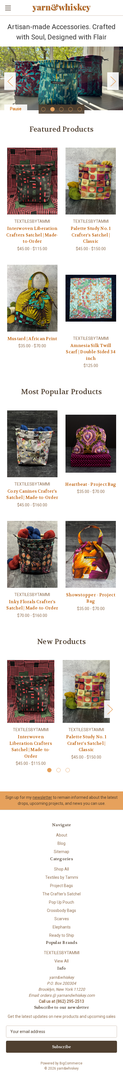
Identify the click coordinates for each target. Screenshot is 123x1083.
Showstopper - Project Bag (90, 598)
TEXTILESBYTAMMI (62, 952)
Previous (10, 81)
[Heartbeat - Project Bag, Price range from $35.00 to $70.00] (91, 443)
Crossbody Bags (61, 910)
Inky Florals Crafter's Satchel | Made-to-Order (32, 605)
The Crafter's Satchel (61, 894)
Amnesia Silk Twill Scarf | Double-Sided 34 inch (91, 352)
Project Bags (61, 885)
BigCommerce (70, 1063)
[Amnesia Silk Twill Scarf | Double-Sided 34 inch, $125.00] (91, 298)
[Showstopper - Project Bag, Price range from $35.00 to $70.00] (91, 554)
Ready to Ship (61, 935)
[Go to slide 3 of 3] (68, 770)
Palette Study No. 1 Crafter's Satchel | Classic (91, 235)
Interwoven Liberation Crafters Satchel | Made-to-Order (32, 235)
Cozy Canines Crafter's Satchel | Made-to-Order (32, 494)
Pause (15, 109)
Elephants (62, 927)
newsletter (42, 797)
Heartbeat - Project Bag (90, 484)
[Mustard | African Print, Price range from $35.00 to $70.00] (32, 298)
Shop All (61, 869)
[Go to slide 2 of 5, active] (52, 109)
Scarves (61, 918)
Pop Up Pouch (61, 902)
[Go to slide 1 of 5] (43, 109)
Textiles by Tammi (61, 877)
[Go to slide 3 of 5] (61, 109)
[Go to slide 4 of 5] (70, 109)
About (61, 835)
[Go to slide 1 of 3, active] (49, 770)
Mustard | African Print (32, 339)
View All (61, 961)
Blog (61, 843)
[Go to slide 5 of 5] (80, 109)
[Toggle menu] (8, 8)
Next (113, 81)
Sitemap (61, 851)
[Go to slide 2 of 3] (58, 770)
